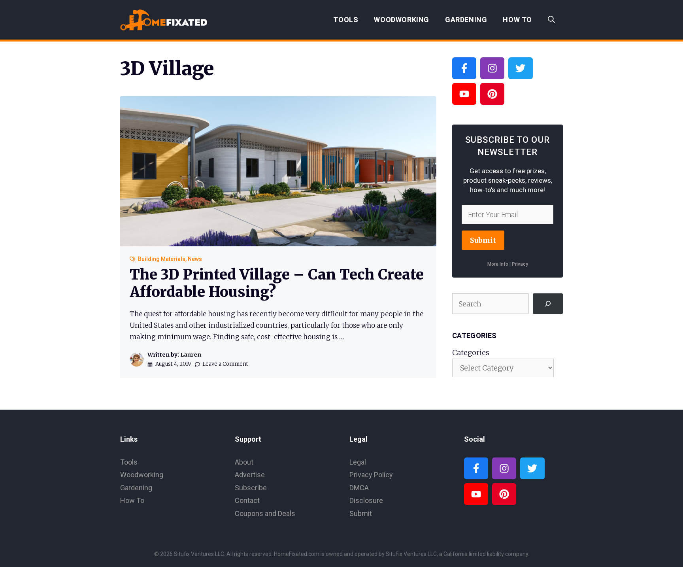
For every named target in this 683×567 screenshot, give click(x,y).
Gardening (466, 19)
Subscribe (251, 488)
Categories (470, 352)
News (195, 259)
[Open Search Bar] (551, 20)
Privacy (520, 264)
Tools (345, 19)
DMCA (359, 488)
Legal (357, 462)
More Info (497, 264)
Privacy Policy (371, 475)
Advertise (250, 475)
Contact (247, 500)
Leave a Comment (225, 364)
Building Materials (161, 259)
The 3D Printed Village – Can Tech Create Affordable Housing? (277, 283)
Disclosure (366, 500)
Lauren (190, 354)
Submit (483, 240)
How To (517, 19)
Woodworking (401, 19)
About (244, 462)
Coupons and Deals (265, 513)
